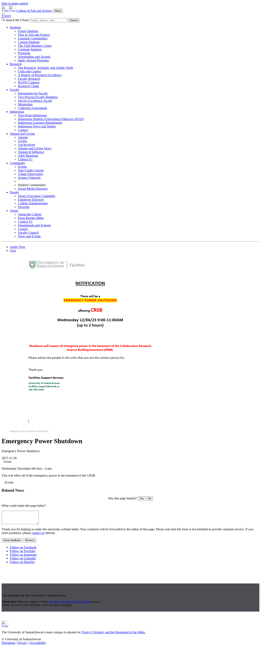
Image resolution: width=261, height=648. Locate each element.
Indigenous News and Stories (37, 126)
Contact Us (25, 159)
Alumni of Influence (31, 152)
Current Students (29, 42)
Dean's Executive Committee (36, 196)
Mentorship (25, 104)
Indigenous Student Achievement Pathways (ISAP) (51, 119)
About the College (30, 214)
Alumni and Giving (22, 133)
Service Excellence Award (35, 100)
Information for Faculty (33, 93)
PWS (6, 16)
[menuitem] (134, 44)
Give (13, 250)
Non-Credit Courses (31, 170)
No (149, 498)
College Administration (33, 203)
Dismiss (30, 540)
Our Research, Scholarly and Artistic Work (45, 67)
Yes (141, 498)
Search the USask (17, 20)
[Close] (3, 13)
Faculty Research (29, 78)
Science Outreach (29, 177)
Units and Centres (29, 71)
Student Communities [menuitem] (32, 185)
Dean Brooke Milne (31, 218)
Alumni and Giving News (34, 148)
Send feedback (12, 540)
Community (17, 163)
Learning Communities (33, 38)
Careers (23, 229)
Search (74, 20)
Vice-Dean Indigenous (32, 115)
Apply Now (17, 247)
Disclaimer (8, 643)
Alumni (23, 137)
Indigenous (17, 111)
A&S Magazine (28, 155)
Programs (24, 53)
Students (15, 27)
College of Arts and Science (34, 10)
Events (22, 166)
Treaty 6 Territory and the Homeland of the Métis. (114, 632)
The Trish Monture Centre (35, 45)
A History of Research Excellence (40, 75)
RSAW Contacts (28, 82)
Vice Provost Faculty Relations (38, 97)
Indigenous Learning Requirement (40, 122)
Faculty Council (28, 232)
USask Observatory (30, 174)
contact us (38, 533)
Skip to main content (15, 3)
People (14, 192)
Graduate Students (30, 49)
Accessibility (38, 643)
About (14, 210)
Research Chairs (28, 86)
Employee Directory (31, 199)
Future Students (28, 31)
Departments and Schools (34, 225)
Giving (22, 141)
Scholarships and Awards (34, 56)
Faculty (14, 89)
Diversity (24, 207)
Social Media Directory (33, 188)
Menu (58, 10)
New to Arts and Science (34, 34)
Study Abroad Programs (33, 60)
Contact (23, 130)
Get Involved (26, 144)
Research (16, 64)
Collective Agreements (32, 108)
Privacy (23, 643)
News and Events (29, 236)
